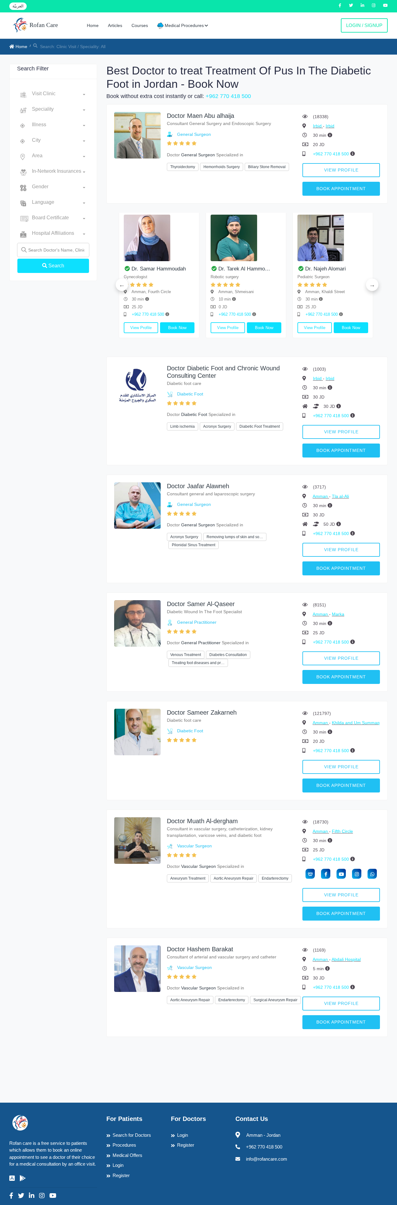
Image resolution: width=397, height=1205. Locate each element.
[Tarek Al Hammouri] (246, 238)
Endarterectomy (275, 878)
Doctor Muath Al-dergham (202, 821)
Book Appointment (341, 188)
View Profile (341, 169)
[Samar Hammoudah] (159, 238)
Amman (321, 496)
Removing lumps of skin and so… (235, 537)
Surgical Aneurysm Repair (275, 1000)
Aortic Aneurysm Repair (233, 878)
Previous (122, 285)
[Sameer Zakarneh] (137, 731)
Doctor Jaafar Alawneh (198, 486)
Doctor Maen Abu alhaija (200, 115)
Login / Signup (364, 25)
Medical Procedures (183, 25)
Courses (140, 25)
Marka (338, 614)
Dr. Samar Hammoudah (159, 269)
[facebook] (325, 874)
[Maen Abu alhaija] (137, 134)
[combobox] (58, 95)
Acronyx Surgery (217, 426)
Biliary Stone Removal (267, 167)
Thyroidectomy (182, 167)
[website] (310, 874)
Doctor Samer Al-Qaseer (201, 603)
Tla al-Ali (340, 496)
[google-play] (23, 1178)
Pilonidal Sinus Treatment (193, 545)
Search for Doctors (132, 1135)
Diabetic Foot (190, 393)
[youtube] (341, 874)
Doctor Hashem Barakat (200, 949)
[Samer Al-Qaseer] (137, 623)
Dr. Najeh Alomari (325, 269)
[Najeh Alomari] (332, 238)
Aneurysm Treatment (187, 878)
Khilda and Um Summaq (356, 722)
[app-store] (12, 1178)
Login (118, 1165)
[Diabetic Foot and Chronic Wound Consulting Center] (137, 387)
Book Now (177, 327)
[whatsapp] (372, 874)
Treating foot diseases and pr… (198, 663)
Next (372, 285)
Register (121, 1175)
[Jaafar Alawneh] (137, 505)
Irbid (318, 125)
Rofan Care (43, 24)
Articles (115, 25)
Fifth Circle (342, 831)
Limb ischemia (182, 426)
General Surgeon (194, 134)
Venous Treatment (185, 655)
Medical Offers (127, 1155)
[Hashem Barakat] (137, 968)
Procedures (124, 1145)
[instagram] (356, 874)
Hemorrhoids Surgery (221, 167)
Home (93, 25)
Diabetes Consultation (228, 655)
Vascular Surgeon (194, 845)
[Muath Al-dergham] (137, 840)
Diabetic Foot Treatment (259, 426)
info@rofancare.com (266, 1159)
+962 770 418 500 (228, 96)
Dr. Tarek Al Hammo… (244, 269)
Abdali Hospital (346, 959)
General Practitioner (196, 622)
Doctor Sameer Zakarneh (202, 712)
